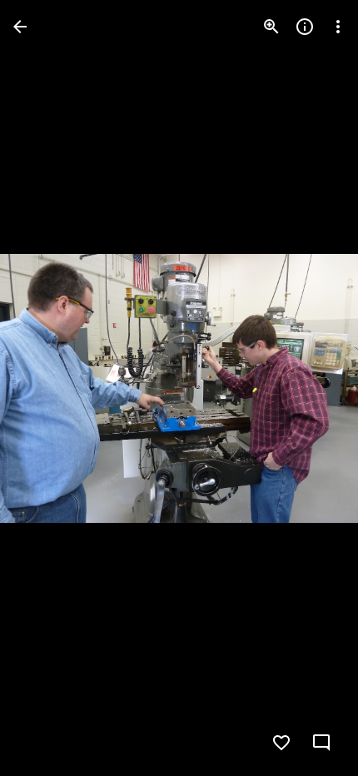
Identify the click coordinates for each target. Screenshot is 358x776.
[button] (46, 388)
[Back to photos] (20, 27)
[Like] (281, 743)
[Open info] (304, 26)
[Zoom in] (271, 26)
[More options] (338, 26)
